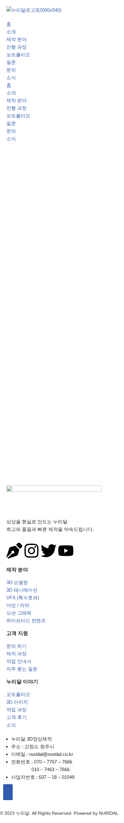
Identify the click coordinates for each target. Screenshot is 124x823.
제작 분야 (16, 39)
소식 (11, 77)
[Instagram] (31, 551)
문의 (11, 70)
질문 (11, 62)
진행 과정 (16, 47)
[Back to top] (8, 792)
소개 (11, 31)
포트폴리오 (18, 54)
